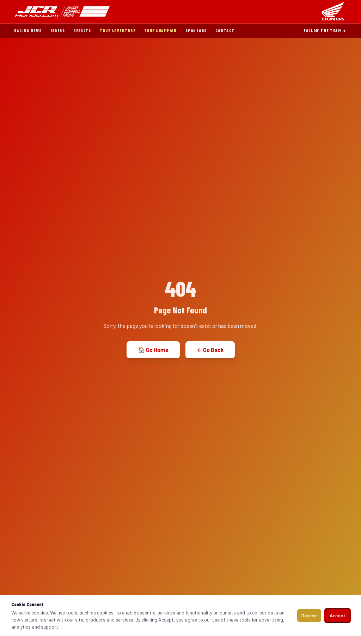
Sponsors (196, 30)
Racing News (28, 30)
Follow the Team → (325, 30)
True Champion (160, 30)
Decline (309, 615)
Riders (57, 30)
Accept (337, 615)
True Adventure (118, 30)
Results (82, 30)
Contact (225, 30)
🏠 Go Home (153, 349)
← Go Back (210, 349)
